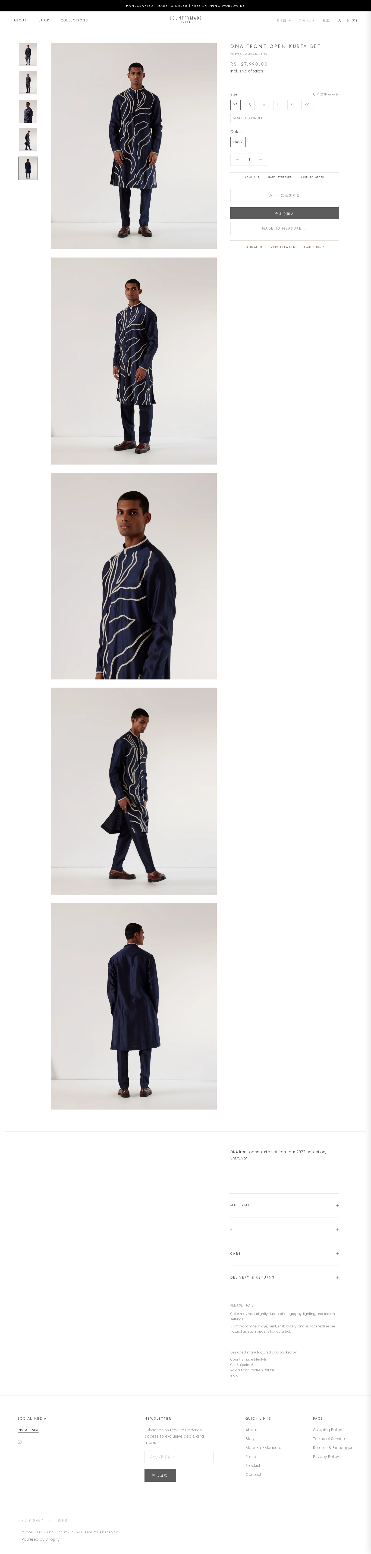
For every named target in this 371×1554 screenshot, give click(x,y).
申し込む (160, 1475)
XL (292, 104)
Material (240, 1205)
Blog (250, 1438)
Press (251, 1456)
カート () (347, 20)
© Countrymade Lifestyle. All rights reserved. (71, 1532)
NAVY (238, 142)
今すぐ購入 (284, 213)
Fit (233, 1229)
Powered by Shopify (41, 1539)
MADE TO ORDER (248, 118)
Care (235, 1253)
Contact (254, 1474)
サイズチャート (325, 94)
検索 (326, 20)
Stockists (254, 1465)
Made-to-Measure (263, 1447)
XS (235, 104)
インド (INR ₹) (33, 1520)
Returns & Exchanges (333, 1447)
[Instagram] (19, 1442)
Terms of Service (329, 1438)
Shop (44, 20)
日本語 (282, 20)
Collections (74, 20)
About (20, 20)
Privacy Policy (326, 1456)
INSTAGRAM (28, 1430)
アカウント (307, 20)
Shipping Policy (327, 1429)
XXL (307, 104)
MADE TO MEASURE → (284, 228)
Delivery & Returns (252, 1277)
